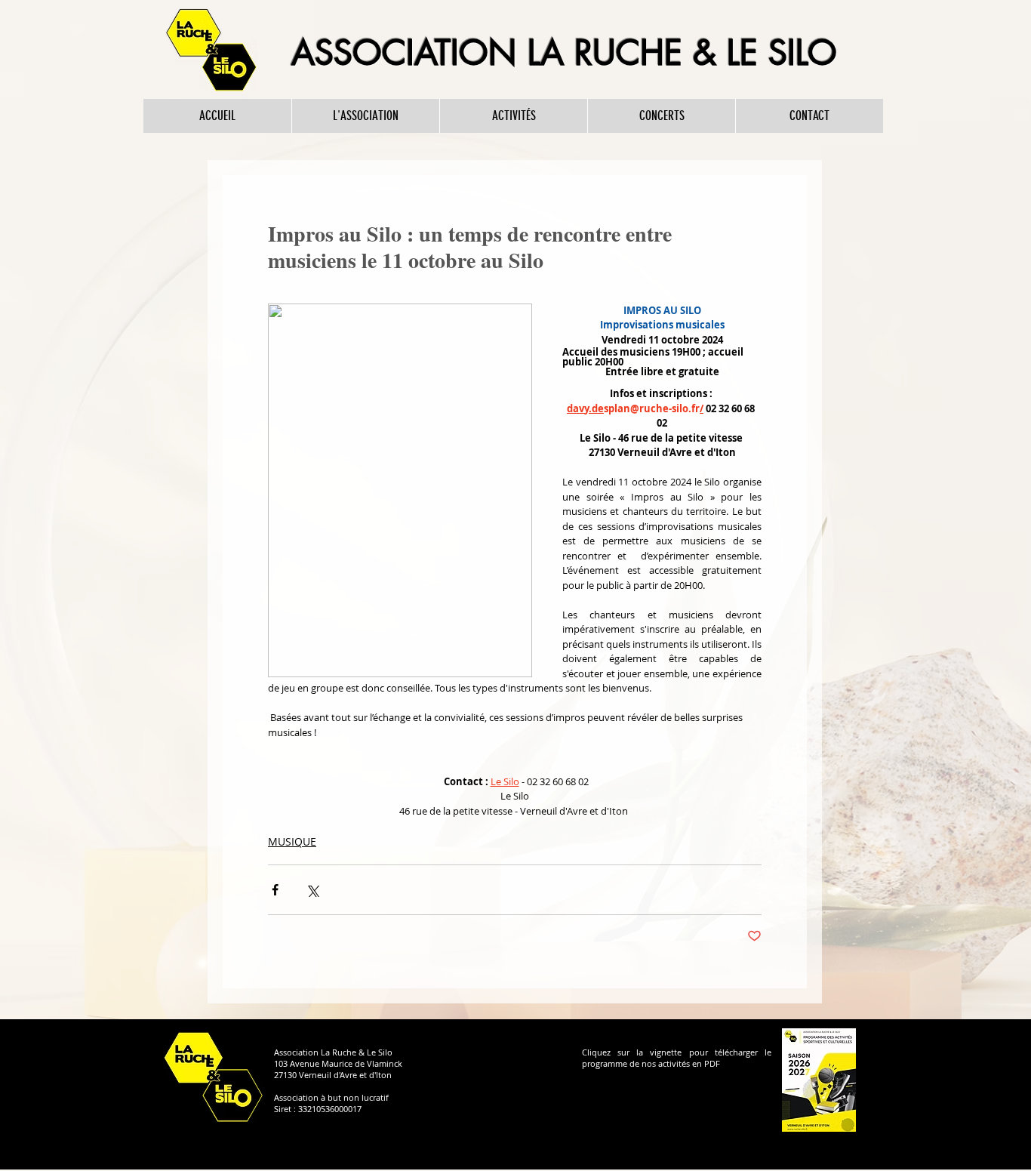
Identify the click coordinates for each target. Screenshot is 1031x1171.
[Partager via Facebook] (275, 890)
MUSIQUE (292, 841)
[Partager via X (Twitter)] (312, 890)
